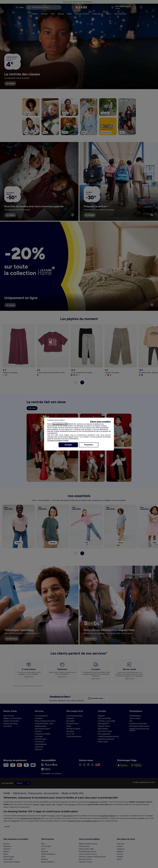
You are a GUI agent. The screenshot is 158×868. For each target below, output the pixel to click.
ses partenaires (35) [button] (60, 424)
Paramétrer (88, 445)
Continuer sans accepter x (56, 420)
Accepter (68, 445)
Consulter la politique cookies (57, 440)
